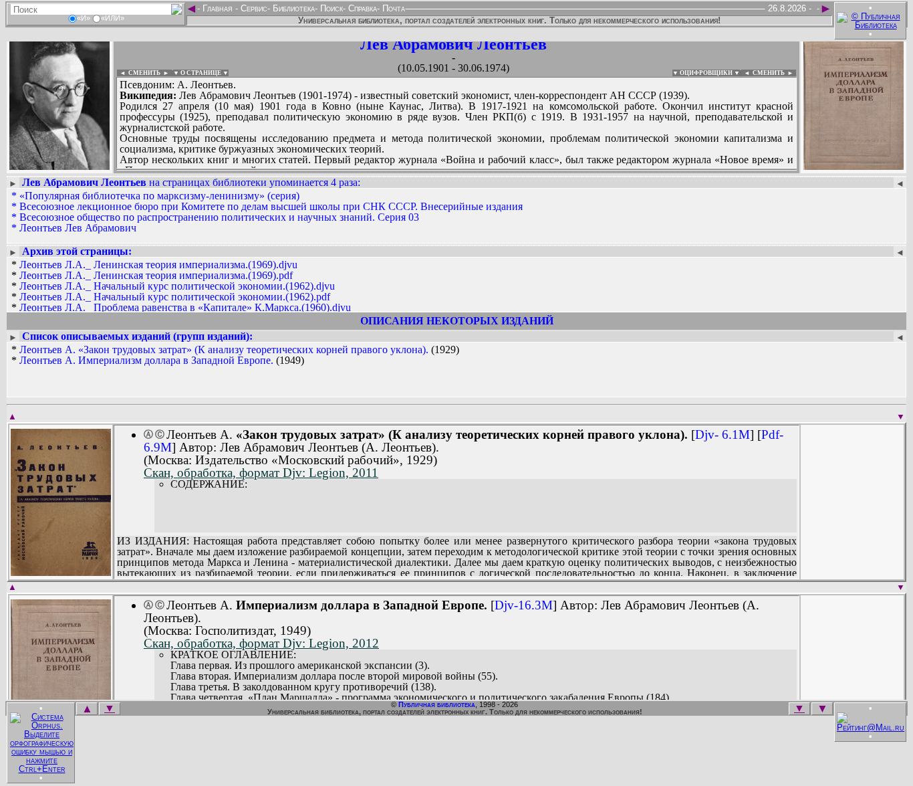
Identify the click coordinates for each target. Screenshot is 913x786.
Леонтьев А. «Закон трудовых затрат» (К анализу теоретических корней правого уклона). (223, 349)
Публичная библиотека (436, 704)
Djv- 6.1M (722, 434)
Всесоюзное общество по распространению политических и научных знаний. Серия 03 (219, 217)
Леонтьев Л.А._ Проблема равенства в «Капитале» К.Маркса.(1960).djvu (185, 307)
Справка (361, 8)
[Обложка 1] (61, 572)
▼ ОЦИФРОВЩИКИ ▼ (706, 73)
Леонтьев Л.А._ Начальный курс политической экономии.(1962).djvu (177, 286)
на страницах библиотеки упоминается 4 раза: (191, 182)
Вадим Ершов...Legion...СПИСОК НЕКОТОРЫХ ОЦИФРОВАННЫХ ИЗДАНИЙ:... (441, 170)
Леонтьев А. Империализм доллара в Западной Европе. (146, 360)
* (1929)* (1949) (235, 355)
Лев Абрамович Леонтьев (453, 44)
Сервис (252, 8)
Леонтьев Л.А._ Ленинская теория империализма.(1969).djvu (158, 264)
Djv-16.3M (524, 605)
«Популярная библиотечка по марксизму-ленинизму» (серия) (159, 195)
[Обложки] (853, 166)
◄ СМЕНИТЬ (138, 73)
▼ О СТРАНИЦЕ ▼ (201, 73)
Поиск (330, 8)
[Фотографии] (59, 166)
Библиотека (292, 8)
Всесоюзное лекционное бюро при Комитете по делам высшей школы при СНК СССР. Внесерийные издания (271, 206)
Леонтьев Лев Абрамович (77, 227)
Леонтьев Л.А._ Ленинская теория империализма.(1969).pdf (156, 275)
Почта (392, 8)
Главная (217, 8)
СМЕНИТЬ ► (774, 73)
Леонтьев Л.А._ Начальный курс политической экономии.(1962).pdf (174, 296)
